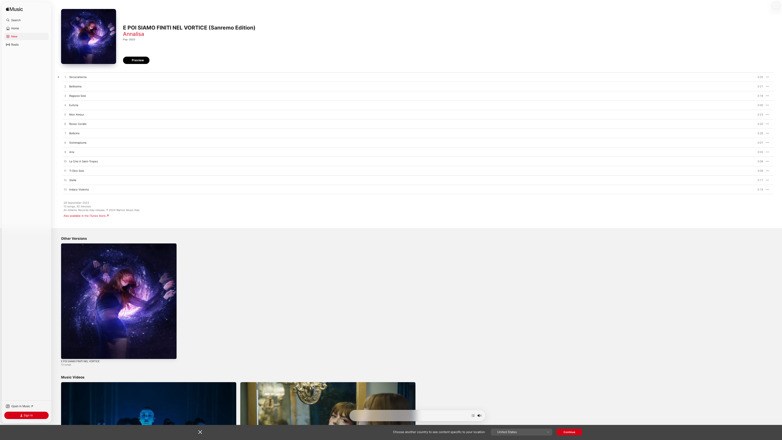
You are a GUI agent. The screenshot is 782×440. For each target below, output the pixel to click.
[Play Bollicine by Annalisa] (65, 133)
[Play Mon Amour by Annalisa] (65, 115)
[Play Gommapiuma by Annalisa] (65, 143)
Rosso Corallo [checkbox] (78, 123)
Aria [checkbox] (71, 152)
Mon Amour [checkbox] (76, 114)
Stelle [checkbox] (72, 180)
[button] (26, 20)
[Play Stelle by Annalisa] (65, 180)
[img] (14, 9)
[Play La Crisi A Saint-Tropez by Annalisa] (65, 161)
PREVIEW (758, 77)
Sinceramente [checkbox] (78, 77)
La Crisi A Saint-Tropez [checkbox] (83, 161)
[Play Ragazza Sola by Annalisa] (65, 96)
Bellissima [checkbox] (75, 86)
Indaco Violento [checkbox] (79, 189)
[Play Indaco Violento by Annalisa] (65, 189)
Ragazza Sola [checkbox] (77, 95)
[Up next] (473, 415)
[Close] (200, 432)
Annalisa (133, 34)
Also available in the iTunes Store (85, 215)
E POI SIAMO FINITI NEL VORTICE (82, 245)
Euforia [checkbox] (73, 105)
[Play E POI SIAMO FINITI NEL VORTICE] (66, 354)
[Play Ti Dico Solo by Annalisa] (65, 171)
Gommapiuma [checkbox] (77, 142)
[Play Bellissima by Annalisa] (65, 86)
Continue (569, 432)
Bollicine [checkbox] (74, 133)
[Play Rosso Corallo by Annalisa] (65, 124)
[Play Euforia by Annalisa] (65, 105)
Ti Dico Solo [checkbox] (76, 170)
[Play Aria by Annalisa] (65, 152)
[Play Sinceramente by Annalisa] (65, 77)
